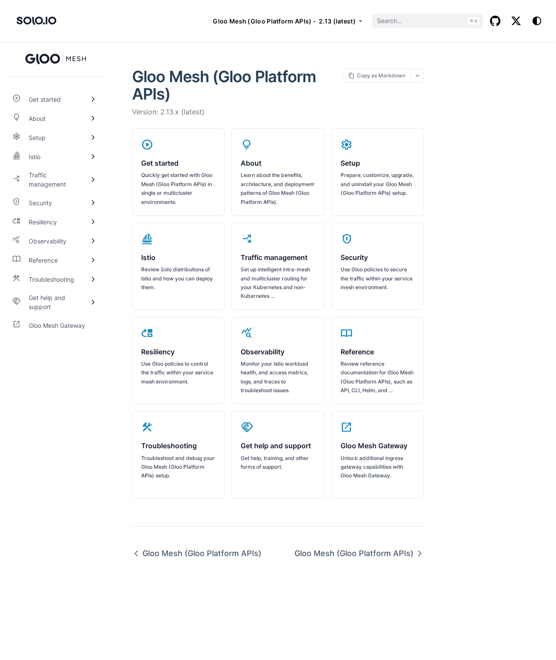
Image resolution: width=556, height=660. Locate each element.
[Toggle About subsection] (93, 118)
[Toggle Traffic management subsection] (93, 179)
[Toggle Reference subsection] (93, 260)
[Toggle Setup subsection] (93, 137)
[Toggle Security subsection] (93, 202)
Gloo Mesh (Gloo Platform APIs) (201, 553)
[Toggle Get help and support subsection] (93, 302)
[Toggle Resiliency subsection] (93, 221)
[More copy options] (417, 75)
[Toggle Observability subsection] (93, 241)
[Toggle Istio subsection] (93, 156)
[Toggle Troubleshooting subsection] (93, 279)
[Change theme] (537, 21)
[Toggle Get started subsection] (93, 99)
